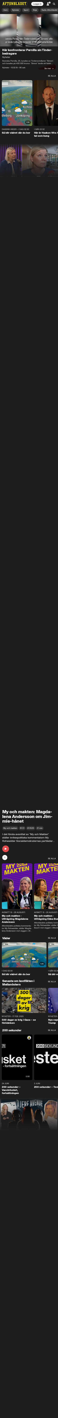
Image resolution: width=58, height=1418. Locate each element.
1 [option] (4, 857)
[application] (29, 30)
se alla (52, 76)
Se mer (47, 68)
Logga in (37, 4)
